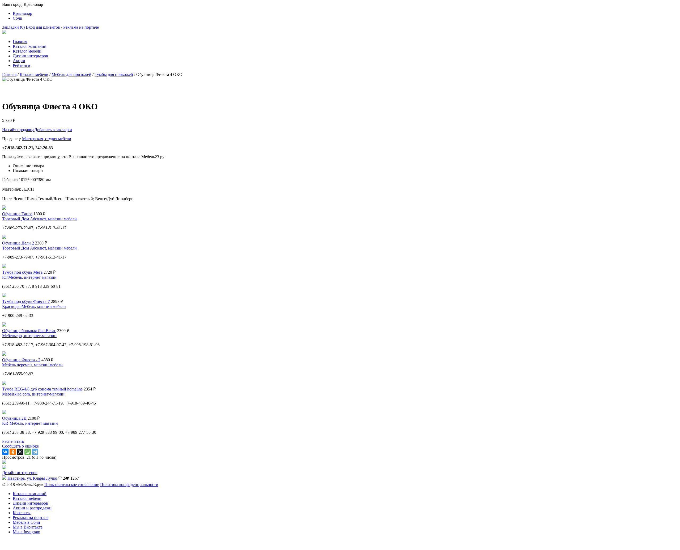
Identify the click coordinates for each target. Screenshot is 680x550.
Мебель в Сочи (26, 522)
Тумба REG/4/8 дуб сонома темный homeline (42, 389)
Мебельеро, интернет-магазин (29, 335)
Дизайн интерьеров (30, 56)
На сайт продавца (18, 129)
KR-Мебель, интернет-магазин (30, 423)
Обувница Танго (17, 214)
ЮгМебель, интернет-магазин (29, 277)
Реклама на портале (81, 27)
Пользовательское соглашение (71, 484)
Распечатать (13, 441)
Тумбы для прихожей (114, 74)
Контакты (22, 512)
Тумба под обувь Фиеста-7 (26, 301)
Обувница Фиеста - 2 (21, 360)
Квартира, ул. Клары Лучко (32, 478)
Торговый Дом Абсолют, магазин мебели (39, 219)
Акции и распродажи (32, 508)
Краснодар (22, 13)
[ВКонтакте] (5, 452)
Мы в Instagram (26, 532)
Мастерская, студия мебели (46, 138)
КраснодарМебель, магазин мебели (34, 306)
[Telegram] (35, 452)
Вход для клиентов (43, 27)
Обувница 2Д (14, 418)
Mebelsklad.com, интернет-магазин (33, 394)
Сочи (17, 18)
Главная (20, 41)
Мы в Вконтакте (27, 527)
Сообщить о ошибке (20, 446)
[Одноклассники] (13, 452)
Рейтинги (21, 65)
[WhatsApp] (27, 452)
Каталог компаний (29, 46)
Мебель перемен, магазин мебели (32, 365)
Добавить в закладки (53, 129)
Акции (19, 60)
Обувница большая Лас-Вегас (29, 330)
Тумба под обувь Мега (22, 272)
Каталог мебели (27, 51)
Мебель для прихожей (71, 74)
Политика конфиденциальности (129, 484)
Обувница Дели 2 (18, 243)
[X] (20, 452)
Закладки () (13, 27)
